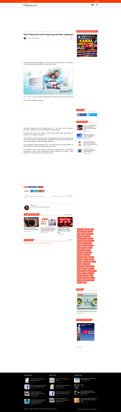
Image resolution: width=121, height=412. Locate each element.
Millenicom (87, 277)
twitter (93, 114)
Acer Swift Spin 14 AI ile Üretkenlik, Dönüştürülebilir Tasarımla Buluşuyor (89, 150)
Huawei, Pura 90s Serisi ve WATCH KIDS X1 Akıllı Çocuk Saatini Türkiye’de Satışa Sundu (90, 143)
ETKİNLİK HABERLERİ (83, 231)
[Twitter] (34, 191)
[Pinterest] (40, 191)
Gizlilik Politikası (29, 1)
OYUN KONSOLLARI (82, 238)
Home (79, 409)
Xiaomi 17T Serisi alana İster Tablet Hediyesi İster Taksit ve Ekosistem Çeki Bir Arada (48, 229)
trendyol (80, 254)
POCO (92, 259)
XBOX (94, 261)
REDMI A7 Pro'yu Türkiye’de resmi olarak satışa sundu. (38, 379)
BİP (86, 257)
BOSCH (80, 277)
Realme (85, 245)
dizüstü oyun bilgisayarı (83, 275)
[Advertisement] (60, 18)
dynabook (92, 268)
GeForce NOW (87, 261)
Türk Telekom (27, 97)
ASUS (80, 243)
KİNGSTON (81, 252)
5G (79, 234)
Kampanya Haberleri (32, 187)
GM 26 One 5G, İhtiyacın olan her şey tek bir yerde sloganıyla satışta (38, 386)
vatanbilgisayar (82, 280)
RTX (85, 282)
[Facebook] (32, 191)
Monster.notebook (87, 243)
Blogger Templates (34, 408)
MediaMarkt (90, 234)
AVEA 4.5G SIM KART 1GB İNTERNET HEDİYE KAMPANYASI (88, 379)
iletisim (23, 1)
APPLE (80, 245)
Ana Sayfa (25, 31)
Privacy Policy (93, 409)
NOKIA (84, 247)
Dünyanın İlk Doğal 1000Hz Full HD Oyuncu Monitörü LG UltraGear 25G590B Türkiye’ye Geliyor (90, 127)
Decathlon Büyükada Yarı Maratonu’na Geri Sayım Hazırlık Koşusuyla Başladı (38, 393)
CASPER (80, 236)
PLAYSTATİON (88, 252)
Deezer (84, 273)
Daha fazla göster (68, 214)
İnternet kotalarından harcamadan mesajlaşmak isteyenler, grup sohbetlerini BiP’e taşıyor (38, 401)
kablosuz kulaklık (82, 250)
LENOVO (91, 238)
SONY (86, 240)
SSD (79, 247)
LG (92, 229)
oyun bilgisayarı (91, 280)
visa (91, 275)
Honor (91, 231)
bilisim (33, 205)
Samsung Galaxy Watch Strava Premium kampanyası (31, 228)
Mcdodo (80, 259)
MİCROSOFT (87, 254)
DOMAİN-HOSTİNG (92, 271)
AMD (89, 250)
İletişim (82, 384)
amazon (86, 259)
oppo (84, 234)
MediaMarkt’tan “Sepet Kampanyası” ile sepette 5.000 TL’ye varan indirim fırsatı (64, 230)
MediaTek (85, 268)
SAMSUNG (81, 229)
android (80, 282)
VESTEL (91, 245)
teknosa (80, 240)
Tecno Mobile (81, 266)
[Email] (43, 191)
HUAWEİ (87, 229)
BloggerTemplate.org (51, 408)
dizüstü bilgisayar (90, 266)
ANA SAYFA (79, 347)
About (82, 409)
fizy (79, 268)
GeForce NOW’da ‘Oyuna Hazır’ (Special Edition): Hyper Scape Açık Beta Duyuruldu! (87, 392)
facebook (83, 114)
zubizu (80, 264)
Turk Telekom (32, 31)
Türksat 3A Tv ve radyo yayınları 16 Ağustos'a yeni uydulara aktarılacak (89, 136)
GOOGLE (91, 257)
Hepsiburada (87, 236)
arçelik (93, 277)
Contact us (87, 409)
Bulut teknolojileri (82, 271)
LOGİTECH (81, 257)
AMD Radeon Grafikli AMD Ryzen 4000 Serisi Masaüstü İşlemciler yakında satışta (88, 400)
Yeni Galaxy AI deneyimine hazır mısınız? (86, 311)
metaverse (91, 273)
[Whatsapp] (37, 191)
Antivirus (91, 240)
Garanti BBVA (86, 264)
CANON (80, 261)
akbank (90, 247)
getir (80, 273)
